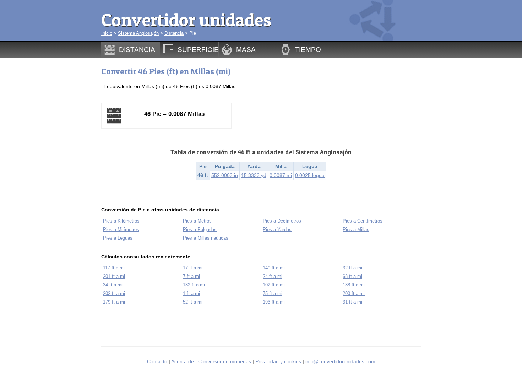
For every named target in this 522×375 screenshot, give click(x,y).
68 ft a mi (352, 276)
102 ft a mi (274, 285)
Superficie (198, 49)
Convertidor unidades (186, 20)
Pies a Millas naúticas (205, 238)
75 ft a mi (272, 293)
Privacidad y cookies (278, 361)
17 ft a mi (192, 267)
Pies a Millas (356, 229)
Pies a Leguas (117, 238)
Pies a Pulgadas (200, 229)
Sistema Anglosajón (138, 33)
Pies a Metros (197, 221)
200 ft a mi (354, 293)
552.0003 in (224, 175)
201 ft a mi (114, 276)
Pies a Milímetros (121, 229)
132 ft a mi (194, 285)
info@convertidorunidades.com (340, 361)
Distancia (174, 33)
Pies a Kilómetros (121, 221)
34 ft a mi (113, 285)
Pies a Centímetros (362, 221)
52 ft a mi (192, 302)
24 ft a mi (272, 276)
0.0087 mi (281, 175)
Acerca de (182, 361)
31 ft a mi (352, 302)
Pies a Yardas (277, 229)
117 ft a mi (114, 267)
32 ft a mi (352, 267)
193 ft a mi (274, 302)
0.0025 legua (310, 175)
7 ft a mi (191, 276)
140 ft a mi (274, 267)
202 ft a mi (114, 293)
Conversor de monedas (224, 361)
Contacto (157, 361)
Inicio (106, 33)
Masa (246, 49)
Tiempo (308, 49)
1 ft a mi (191, 293)
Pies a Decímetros (282, 221)
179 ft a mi (114, 302)
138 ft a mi (354, 285)
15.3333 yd (253, 175)
